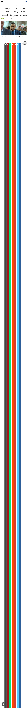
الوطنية (2, 18)
